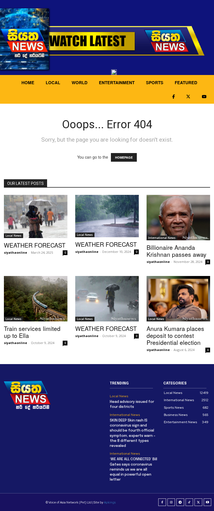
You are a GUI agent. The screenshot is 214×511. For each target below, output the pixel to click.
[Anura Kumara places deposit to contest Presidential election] (178, 298)
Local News (13, 236)
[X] (198, 502)
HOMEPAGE (124, 157)
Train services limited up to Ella (32, 332)
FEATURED (186, 82)
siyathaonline (15, 252)
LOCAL (53, 82)
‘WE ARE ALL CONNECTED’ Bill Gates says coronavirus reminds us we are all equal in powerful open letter (133, 469)
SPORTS (154, 82)
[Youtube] (207, 502)
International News (162, 238)
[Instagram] (171, 502)
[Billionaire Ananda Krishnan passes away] (178, 217)
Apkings (110, 502)
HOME (27, 82)
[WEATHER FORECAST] (35, 216)
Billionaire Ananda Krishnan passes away (176, 250)
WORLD (79, 82)
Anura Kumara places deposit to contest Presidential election (175, 335)
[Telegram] (180, 502)
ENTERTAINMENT (117, 82)
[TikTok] (189, 502)
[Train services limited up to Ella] (35, 298)
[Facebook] (162, 502)
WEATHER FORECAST (34, 245)
